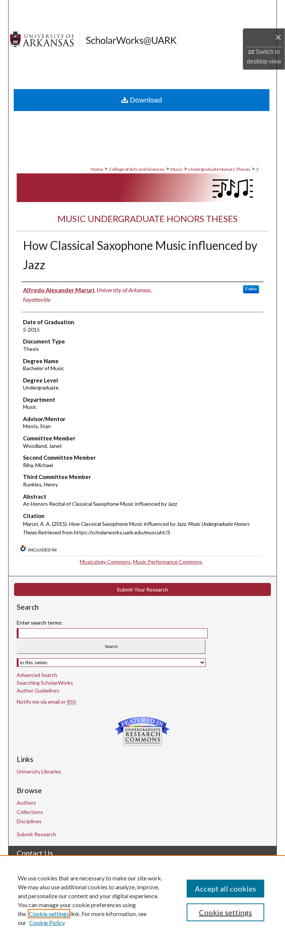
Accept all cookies (225, 888)
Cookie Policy (47, 922)
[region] (142, 900)
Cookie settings (49, 913)
